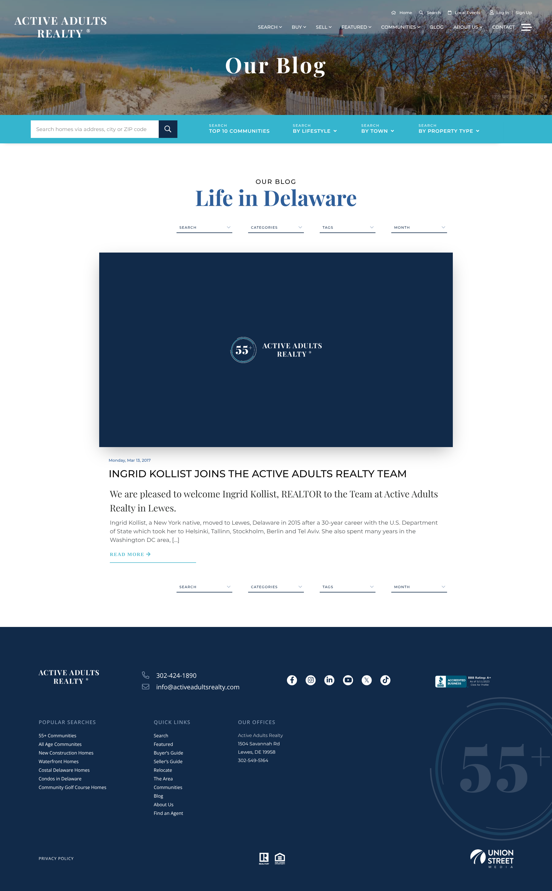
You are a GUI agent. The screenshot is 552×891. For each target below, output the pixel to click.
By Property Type (446, 131)
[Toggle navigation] (526, 27)
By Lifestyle (312, 131)
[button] (168, 129)
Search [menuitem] (268, 27)
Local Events (467, 12)
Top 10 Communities (239, 131)
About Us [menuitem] (465, 27)
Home (406, 12)
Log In (502, 12)
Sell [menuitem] (321, 27)
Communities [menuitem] (398, 27)
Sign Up (524, 12)
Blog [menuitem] (437, 27)
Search (433, 12)
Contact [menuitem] (503, 27)
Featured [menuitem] (354, 27)
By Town (374, 131)
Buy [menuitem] (297, 27)
